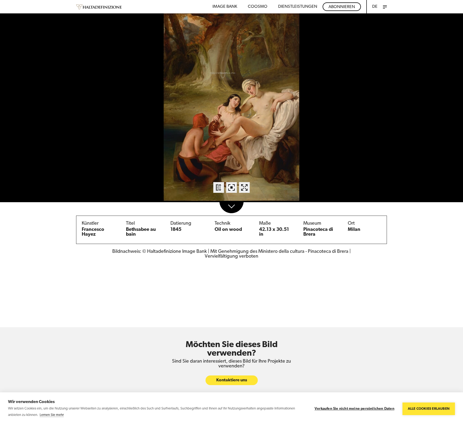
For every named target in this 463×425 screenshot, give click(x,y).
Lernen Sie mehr (52, 415)
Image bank (224, 7)
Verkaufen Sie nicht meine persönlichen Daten (354, 409)
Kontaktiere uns (231, 380)
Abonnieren (341, 7)
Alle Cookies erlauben (429, 409)
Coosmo (257, 7)
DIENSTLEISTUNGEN (297, 7)
